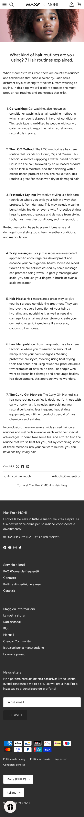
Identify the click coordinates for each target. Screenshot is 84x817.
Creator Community (17, 641)
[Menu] (4, 4)
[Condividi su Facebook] (22, 466)
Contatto (9, 578)
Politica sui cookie (40, 759)
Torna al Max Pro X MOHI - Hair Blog (42, 485)
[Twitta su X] (17, 466)
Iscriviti (15, 715)
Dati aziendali (12, 622)
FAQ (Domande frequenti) (21, 571)
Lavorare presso (14, 654)
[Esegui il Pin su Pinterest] (27, 466)
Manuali (8, 635)
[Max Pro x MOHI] (42, 4)
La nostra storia (14, 615)
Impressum (61, 759)
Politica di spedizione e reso (22, 584)
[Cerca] (13, 4)
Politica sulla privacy (14, 759)
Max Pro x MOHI (21, 802)
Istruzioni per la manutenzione (23, 647)
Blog (6, 628)
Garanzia (9, 591)
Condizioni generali (14, 764)
